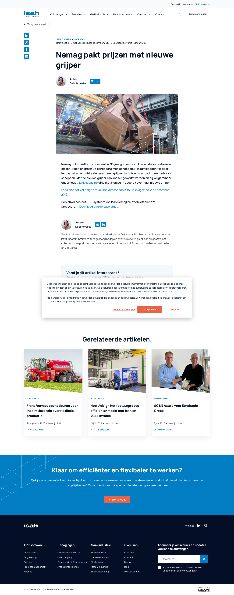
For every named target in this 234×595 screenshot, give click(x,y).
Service (28, 562)
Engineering (30, 557)
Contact (159, 14)
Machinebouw (98, 552)
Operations (30, 552)
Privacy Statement (65, 589)
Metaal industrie (99, 567)
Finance (28, 572)
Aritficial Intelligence (68, 567)
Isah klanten (63, 39)
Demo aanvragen (197, 13)
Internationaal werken (68, 552)
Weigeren (175, 309)
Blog (126, 567)
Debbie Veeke (78, 83)
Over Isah (79, 39)
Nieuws (128, 562)
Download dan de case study (98, 206)
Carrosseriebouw (100, 557)
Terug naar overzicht (38, 24)
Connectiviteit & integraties (72, 562)
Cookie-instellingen (124, 309)
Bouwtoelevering (100, 572)
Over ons (129, 552)
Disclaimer (48, 589)
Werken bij (175, 4)
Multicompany (64, 557)
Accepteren (149, 309)
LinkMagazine (88, 182)
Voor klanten (188, 4)
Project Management (35, 567)
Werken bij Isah (132, 572)
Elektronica (97, 562)
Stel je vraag (118, 499)
